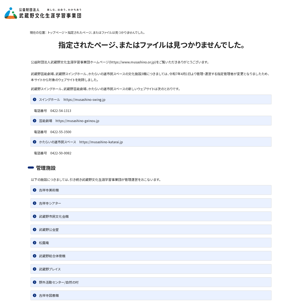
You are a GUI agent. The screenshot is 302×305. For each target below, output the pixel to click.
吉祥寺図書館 (49, 295)
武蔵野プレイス (50, 269)
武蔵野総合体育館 (52, 255)
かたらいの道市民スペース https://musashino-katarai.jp (81, 141)
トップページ (56, 32)
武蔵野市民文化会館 (54, 216)
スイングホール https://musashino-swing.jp (72, 99)
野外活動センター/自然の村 (58, 282)
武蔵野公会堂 (49, 229)
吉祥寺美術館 (49, 189)
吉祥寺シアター (50, 203)
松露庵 (44, 242)
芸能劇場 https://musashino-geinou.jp (69, 120)
